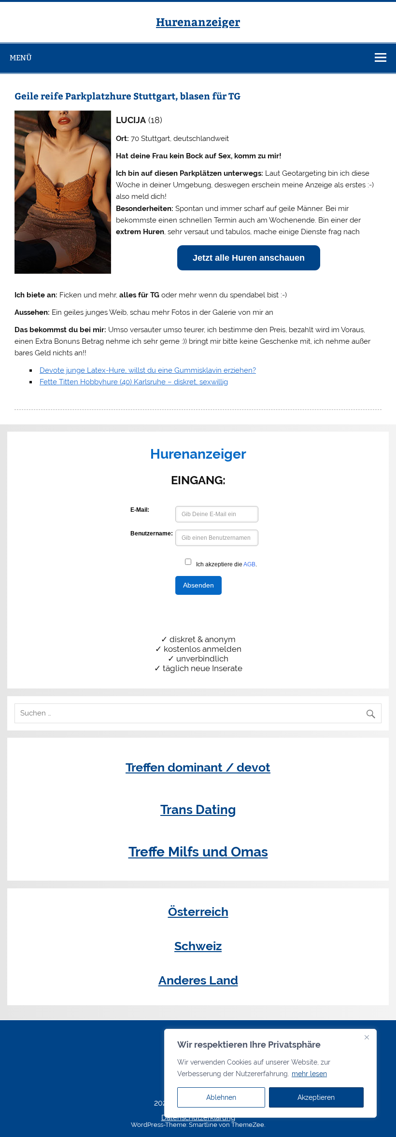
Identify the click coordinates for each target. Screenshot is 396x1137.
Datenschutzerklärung (198, 1117)
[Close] (366, 1037)
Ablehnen (221, 1097)
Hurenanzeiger (198, 21)
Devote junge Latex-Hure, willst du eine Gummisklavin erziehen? (148, 370)
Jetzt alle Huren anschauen (249, 258)
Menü (21, 57)
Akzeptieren (316, 1097)
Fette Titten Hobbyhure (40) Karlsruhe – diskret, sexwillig (134, 382)
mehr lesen (309, 1074)
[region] (270, 1073)
